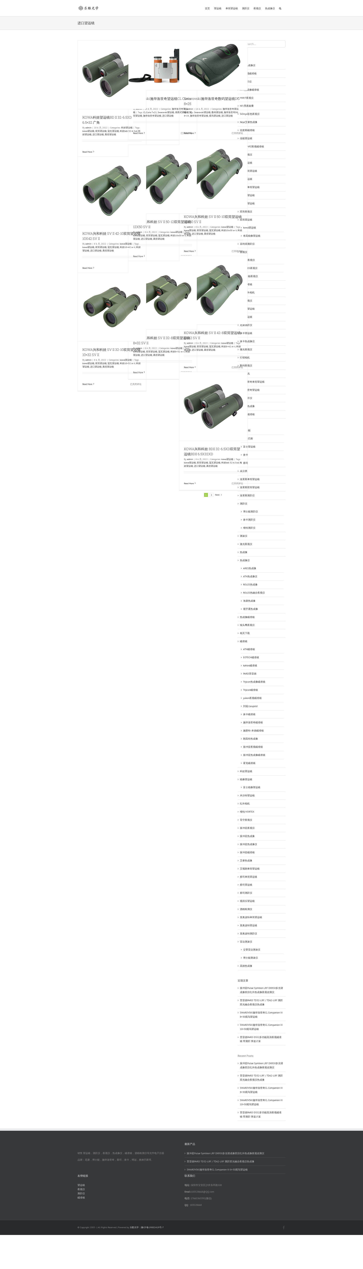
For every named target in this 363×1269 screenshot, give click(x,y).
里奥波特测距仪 (248, 933)
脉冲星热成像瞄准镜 (254, 755)
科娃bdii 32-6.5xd (230, 462)
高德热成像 (246, 965)
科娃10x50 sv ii (229, 230)
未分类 (243, 471)
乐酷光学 (134, 1227)
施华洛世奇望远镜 (152, 115)
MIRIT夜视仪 (247, 97)
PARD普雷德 (249, 673)
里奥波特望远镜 (248, 925)
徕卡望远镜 (246, 333)
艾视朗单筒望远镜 (250, 868)
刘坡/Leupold (250, 706)
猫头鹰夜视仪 (247, 625)
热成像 (243, 552)
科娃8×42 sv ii (228, 346)
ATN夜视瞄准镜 (248, 73)
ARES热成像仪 (247, 65)
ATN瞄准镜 (249, 649)
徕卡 (245, 454)
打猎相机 (245, 357)
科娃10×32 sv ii (127, 363)
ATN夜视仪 (249, 260)
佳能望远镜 (246, 138)
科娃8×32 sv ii (178, 351)
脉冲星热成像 (247, 836)
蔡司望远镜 (246, 884)
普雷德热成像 (247, 406)
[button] (280, 8)
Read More (87, 151)
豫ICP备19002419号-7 (152, 1227)
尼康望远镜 (246, 317)
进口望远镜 (98, 134)
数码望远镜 (217, 112)
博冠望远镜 (246, 179)
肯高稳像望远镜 (251, 235)
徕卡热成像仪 (247, 341)
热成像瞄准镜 (247, 617)
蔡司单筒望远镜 (248, 876)
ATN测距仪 (246, 81)
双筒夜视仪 (246, 211)
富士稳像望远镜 (251, 787)
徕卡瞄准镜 (249, 714)
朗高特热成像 (250, 738)
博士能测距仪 (250, 511)
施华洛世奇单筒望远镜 (252, 381)
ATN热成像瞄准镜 (249, 89)
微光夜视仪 (246, 349)
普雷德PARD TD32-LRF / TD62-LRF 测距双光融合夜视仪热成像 (220, 1161)
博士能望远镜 (247, 195)
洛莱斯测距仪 (247, 495)
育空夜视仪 (246, 819)
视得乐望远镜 (247, 901)
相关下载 (245, 633)
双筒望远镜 (101, 131)
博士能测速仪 (250, 957)
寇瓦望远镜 (113, 131)
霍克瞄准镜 (249, 763)
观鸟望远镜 (214, 115)
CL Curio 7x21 (150, 112)
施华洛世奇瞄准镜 (253, 722)
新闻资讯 (245, 373)
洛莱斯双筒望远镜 (250, 487)
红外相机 (245, 803)
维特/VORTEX (247, 811)
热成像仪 (245, 560)
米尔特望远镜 (247, 795)
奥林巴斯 (248, 438)
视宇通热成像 (250, 609)
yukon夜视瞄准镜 (252, 698)
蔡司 (245, 463)
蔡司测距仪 (246, 892)
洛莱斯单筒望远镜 (250, 479)
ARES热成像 (249, 568)
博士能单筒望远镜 (250, 187)
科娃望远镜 (246, 771)
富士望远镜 (249, 446)
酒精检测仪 (246, 909)
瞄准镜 (243, 641)
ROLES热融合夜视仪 (254, 592)
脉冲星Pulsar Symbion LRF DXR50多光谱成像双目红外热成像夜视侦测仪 (225, 1153)
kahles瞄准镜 (250, 665)
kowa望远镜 (88, 131)
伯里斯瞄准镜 (247, 130)
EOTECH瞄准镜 (251, 657)
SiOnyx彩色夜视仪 (250, 114)
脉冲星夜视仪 (247, 828)
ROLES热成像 (250, 584)
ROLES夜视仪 (250, 268)
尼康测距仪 (246, 325)
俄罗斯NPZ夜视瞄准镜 (252, 146)
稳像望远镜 (246, 779)
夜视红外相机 (247, 292)
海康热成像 (249, 600)
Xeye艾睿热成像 (248, 122)
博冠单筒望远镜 (248, 171)
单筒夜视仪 (246, 154)
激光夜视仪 (246, 544)
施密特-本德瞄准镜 (253, 730)
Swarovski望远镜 (166, 112)
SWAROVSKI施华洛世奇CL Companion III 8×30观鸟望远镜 (217, 1169)
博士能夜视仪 (250, 276)
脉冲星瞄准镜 (247, 852)
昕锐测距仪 (246, 398)
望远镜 (243, 422)
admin (88, 127)
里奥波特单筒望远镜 (251, 917)
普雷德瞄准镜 (247, 414)
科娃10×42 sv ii (127, 247)
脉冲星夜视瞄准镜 (253, 746)
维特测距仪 (249, 527)
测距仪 (243, 503)
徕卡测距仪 (249, 519)
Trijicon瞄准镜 (250, 690)
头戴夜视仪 (246, 300)
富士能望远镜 (247, 308)
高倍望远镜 (110, 134)
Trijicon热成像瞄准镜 (254, 681)
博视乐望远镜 (247, 203)
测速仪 (243, 536)
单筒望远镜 (246, 162)
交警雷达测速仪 (251, 949)
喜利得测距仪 (247, 244)
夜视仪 (243, 252)
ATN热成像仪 (250, 576)
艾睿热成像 (246, 860)
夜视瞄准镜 (246, 284)
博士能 (247, 430)
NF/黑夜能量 (247, 105)
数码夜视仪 (246, 365)
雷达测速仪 (246, 941)
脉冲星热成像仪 (248, 844)
